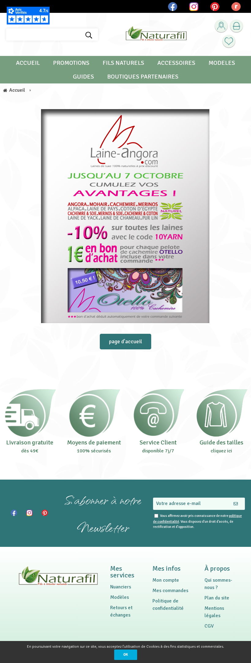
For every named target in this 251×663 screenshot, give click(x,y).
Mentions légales (214, 612)
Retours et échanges (121, 611)
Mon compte (165, 580)
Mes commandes (170, 590)
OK (125, 654)
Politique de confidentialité (168, 604)
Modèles (119, 597)
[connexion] (221, 26)
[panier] (236, 26)
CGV (209, 626)
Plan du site (216, 598)
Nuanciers (120, 587)
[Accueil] (156, 34)
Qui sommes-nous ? (218, 584)
